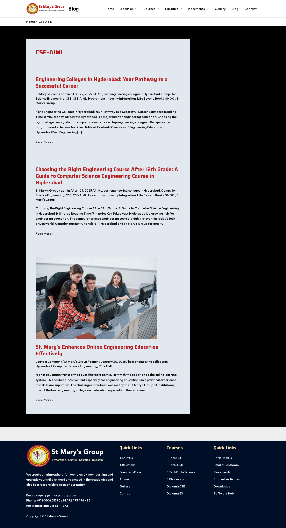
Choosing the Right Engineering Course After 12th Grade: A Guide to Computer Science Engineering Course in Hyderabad (107, 176)
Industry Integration (121, 98)
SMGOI (170, 98)
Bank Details (223, 458)
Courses (149, 9)
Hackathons (96, 98)
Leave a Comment (49, 361)
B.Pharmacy (175, 479)
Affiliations (127, 465)
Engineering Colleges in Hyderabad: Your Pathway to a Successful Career (102, 82)
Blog (73, 9)
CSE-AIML (80, 98)
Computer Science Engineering (75, 366)
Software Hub (224, 493)
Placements (196, 9)
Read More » (44, 142)
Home (109, 9)
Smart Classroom (226, 465)
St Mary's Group (47, 94)
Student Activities (227, 479)
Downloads (222, 486)
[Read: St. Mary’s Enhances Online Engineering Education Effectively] (96, 298)
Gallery (220, 9)
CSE (68, 98)
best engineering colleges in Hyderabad (132, 94)
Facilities (171, 9)
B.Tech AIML (175, 465)
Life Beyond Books (150, 98)
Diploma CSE (176, 486)
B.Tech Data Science (181, 472)
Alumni (124, 479)
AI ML (98, 94)
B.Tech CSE (174, 458)
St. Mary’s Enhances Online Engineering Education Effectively (97, 350)
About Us (126, 458)
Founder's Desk (130, 472)
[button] (135, 9)
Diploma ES (175, 493)
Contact (251, 9)
